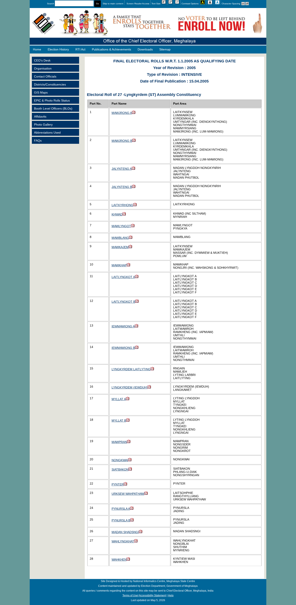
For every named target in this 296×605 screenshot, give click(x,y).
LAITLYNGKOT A (123, 277)
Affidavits (40, 116)
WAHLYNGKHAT (123, 541)
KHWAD (117, 214)
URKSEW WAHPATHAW (128, 493)
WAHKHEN (119, 559)
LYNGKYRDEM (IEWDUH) (130, 387)
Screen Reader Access (138, 3)
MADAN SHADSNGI (125, 532)
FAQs (38, 140)
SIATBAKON (120, 469)
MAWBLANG (120, 237)
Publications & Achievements (111, 49)
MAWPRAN (119, 442)
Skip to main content (113, 3)
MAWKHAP (119, 265)
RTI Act (80, 49)
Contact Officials (45, 76)
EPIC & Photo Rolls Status (52, 100)
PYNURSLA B (121, 520)
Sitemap (165, 49)
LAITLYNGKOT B (123, 301)
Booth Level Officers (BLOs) (53, 108)
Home (37, 49)
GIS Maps (41, 92)
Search (51, 3)
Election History (58, 49)
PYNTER (118, 484)
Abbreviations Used (47, 132)
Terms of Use (130, 595)
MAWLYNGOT (121, 226)
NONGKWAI (120, 460)
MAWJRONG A (122, 113)
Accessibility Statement (152, 595)
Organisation (43, 68)
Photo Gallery (43, 124)
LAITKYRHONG (122, 205)
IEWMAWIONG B (123, 347)
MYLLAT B (119, 420)
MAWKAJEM (120, 247)
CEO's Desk (42, 60)
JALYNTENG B (122, 187)
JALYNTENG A (122, 168)
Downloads (145, 49)
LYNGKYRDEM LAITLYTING (131, 369)
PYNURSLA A (121, 508)
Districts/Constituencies (50, 84)
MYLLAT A (119, 399)
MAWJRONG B (122, 140)
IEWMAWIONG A (123, 326)
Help (171, 595)
